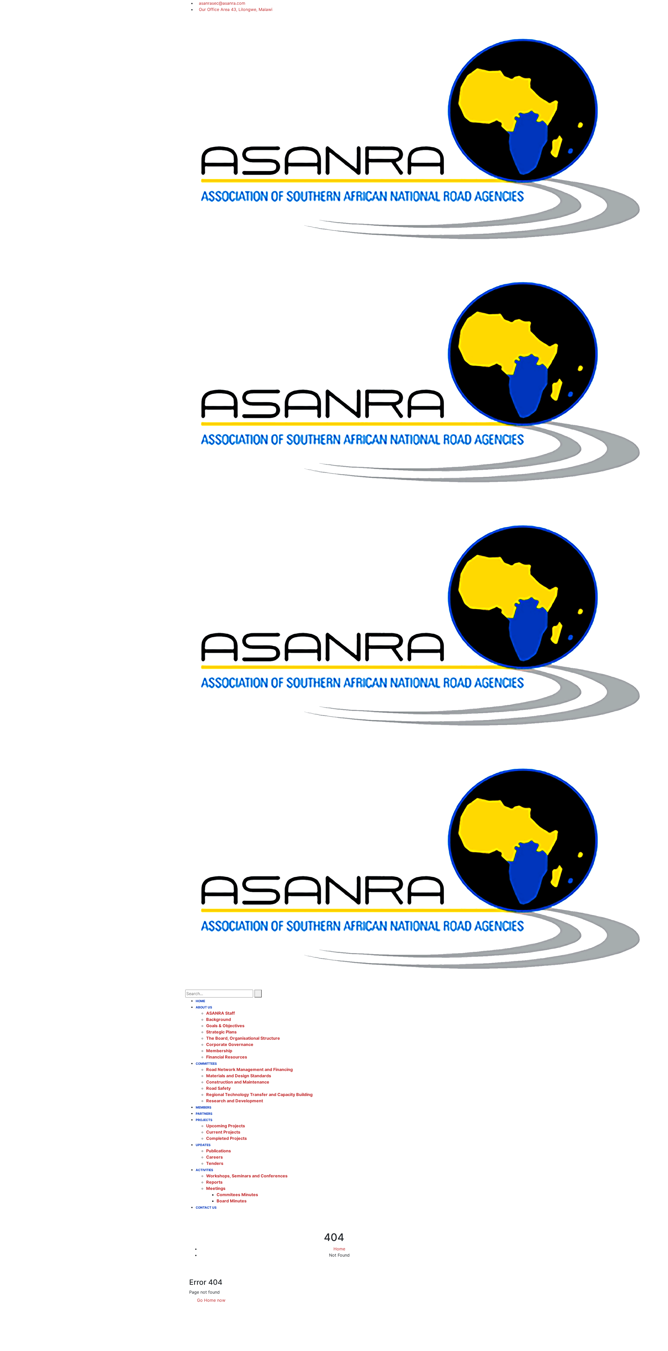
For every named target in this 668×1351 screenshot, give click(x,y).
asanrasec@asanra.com (222, 3)
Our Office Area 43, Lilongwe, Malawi (235, 9)
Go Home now (210, 1300)
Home (339, 1248)
